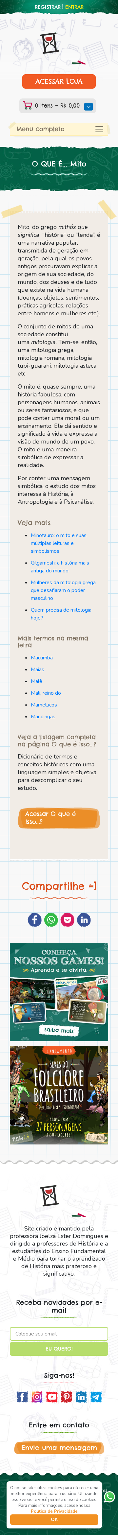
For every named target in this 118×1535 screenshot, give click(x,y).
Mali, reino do (46, 693)
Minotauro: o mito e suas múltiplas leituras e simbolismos (59, 543)
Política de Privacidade (54, 1511)
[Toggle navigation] (99, 129)
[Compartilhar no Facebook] (34, 919)
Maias (37, 669)
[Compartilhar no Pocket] (67, 919)
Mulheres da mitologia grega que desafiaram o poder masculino (63, 590)
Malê (36, 681)
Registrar (48, 7)
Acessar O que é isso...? (50, 818)
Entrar (74, 7)
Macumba (42, 657)
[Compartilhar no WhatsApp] (51, 919)
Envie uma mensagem (59, 1447)
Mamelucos (44, 704)
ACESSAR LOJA (59, 81)
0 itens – (56, 105)
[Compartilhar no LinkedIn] (83, 919)
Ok (54, 1519)
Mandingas (43, 716)
